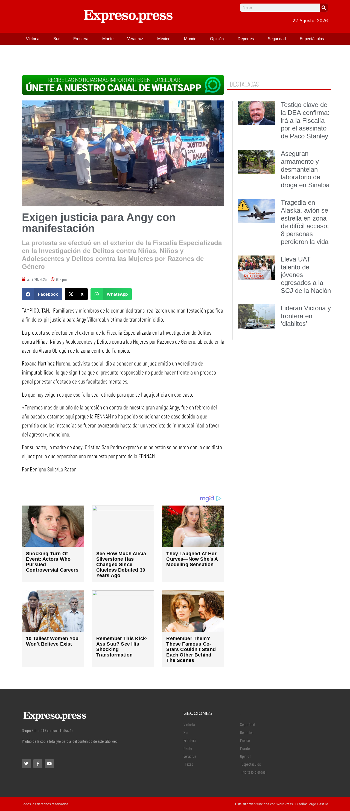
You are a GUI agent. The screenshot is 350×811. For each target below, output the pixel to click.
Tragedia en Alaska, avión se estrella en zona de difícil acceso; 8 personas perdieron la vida (305, 222)
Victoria (32, 38)
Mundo (190, 38)
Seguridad (277, 38)
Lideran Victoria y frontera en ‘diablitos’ (306, 316)
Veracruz (135, 38)
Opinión (217, 38)
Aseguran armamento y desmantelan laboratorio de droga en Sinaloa (305, 169)
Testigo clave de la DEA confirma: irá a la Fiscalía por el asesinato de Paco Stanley (305, 120)
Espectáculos (312, 38)
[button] (42, 294)
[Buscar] (324, 8)
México (163, 38)
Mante (107, 38)
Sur (56, 38)
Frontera (80, 38)
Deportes (246, 38)
